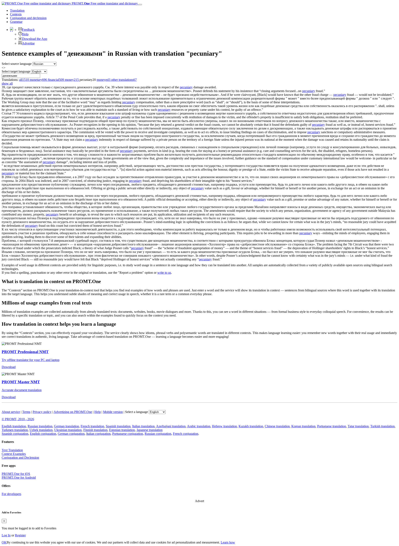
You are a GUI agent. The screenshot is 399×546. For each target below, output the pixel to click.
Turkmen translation (15, 430)
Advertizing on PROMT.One (73, 412)
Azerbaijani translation (171, 426)
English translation (14, 426)
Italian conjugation (98, 433)
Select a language (136, 412)
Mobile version (113, 412)
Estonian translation (122, 430)
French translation (92, 426)
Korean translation (303, 426)
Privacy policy (42, 412)
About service (11, 412)
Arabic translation (198, 426)
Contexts (16, 14)
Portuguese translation (331, 426)
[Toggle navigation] (140, 4)
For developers (11, 494)
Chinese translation (277, 426)
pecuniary (186, 87)
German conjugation (71, 433)
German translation (66, 426)
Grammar (16, 21)
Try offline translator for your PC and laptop (30, 360)
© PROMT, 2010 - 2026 (18, 419)
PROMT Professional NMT (25, 352)
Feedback (28, 29)
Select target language (16, 71)
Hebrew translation (224, 426)
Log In (6, 535)
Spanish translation (118, 426)
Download (9, 367)
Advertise (28, 43)
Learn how (228, 542)
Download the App (34, 39)
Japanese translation (150, 430)
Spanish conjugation (15, 433)
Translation (17, 10)
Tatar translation (358, 426)
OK (4, 542)
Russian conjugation (158, 433)
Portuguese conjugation (127, 433)
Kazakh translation (251, 426)
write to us (164, 272)
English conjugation (43, 433)
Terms (26, 412)
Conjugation (28, 18)
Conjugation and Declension (20, 457)
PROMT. (104, 3)
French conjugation (185, 433)
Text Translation (12, 450)
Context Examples (14, 454)
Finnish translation (95, 430)
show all (7, 83)
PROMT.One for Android (19, 477)
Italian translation (143, 426)
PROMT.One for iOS (16, 474)
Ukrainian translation (68, 430)
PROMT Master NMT (21, 382)
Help (25, 34)
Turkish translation (382, 426)
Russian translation (40, 426)
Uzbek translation (41, 430)
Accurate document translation (22, 390)
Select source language (17, 63)
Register (20, 535)
